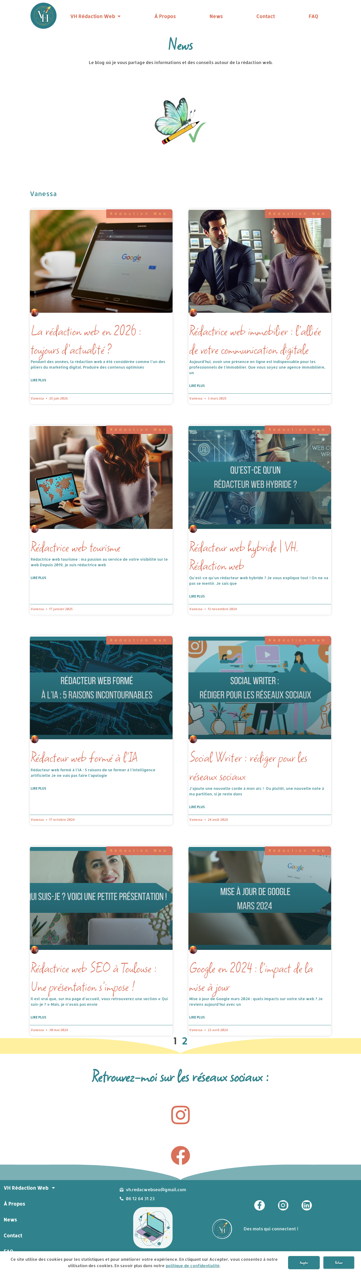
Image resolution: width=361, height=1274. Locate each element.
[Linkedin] (307, 1205)
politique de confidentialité (193, 1265)
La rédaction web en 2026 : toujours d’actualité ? (86, 340)
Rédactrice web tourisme (76, 547)
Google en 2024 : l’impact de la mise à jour (251, 977)
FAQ (313, 16)
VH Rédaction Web (92, 16)
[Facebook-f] (259, 1205)
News (216, 16)
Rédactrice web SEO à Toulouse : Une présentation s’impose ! (94, 977)
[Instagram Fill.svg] (283, 1205)
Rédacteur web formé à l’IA (84, 757)
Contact (265, 16)
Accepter (304, 1262)
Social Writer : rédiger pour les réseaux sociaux (248, 766)
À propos (165, 16)
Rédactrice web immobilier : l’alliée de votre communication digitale (255, 340)
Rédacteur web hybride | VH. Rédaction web (243, 556)
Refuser (339, 1262)
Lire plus (38, 380)
